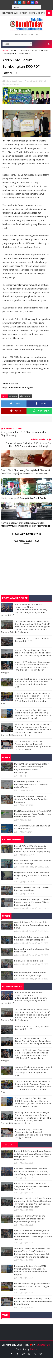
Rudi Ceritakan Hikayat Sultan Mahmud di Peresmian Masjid (32, 862)
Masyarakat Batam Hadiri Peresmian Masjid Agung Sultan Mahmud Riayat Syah (31, 875)
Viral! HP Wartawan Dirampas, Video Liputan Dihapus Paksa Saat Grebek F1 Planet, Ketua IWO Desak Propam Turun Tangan (25, 667)
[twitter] (19, 2)
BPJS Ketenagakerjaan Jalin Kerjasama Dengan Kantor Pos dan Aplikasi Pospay (31, 784)
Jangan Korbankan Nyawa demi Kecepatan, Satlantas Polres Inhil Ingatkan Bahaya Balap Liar (33, 683)
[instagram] (36, 2)
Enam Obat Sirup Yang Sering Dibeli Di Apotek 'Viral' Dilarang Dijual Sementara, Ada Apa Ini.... (25, 472)
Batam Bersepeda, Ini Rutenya (28, 960)
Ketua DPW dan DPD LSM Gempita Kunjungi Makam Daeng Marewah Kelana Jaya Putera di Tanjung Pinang (32, 849)
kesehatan (24, 50)
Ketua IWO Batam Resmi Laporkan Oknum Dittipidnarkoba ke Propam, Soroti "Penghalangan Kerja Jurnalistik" (24, 610)
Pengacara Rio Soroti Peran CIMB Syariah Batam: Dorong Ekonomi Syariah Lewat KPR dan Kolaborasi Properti (33, 714)
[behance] (32, 2)
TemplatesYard (42, 1344)
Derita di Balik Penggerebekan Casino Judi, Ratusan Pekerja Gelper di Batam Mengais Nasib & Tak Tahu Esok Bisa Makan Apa (26, 698)
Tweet (18, 403)
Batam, (6, 84)
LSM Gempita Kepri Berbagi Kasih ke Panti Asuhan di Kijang (31, 889)
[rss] (35, 1353)
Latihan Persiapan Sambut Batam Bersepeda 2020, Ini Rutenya (30, 974)
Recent (9, 1144)
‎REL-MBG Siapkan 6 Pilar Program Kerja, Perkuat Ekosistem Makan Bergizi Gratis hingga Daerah (33, 745)
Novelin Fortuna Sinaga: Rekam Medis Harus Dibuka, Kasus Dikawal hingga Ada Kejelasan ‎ (32, 1286)
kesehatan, (14, 84)
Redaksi (33, 1349)
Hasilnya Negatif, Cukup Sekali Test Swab (23, 498)
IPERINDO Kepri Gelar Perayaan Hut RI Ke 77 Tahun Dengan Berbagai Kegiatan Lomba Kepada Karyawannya (31, 768)
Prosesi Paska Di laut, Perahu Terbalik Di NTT (32, 639)
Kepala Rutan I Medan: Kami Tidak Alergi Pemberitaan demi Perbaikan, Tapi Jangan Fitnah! (33, 653)
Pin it (18, 411)
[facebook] (15, 2)
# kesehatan (25, 396)
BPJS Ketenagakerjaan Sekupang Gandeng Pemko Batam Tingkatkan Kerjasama (31, 799)
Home (5, 50)
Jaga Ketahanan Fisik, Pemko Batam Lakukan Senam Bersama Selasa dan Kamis (32, 925)
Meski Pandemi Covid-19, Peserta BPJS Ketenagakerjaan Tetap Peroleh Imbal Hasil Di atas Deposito (32, 814)
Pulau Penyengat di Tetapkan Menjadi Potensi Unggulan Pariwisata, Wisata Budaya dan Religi (32, 902)
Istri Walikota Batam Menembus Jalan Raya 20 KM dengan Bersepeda (32, 938)
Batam (13, 50)
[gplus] (24, 2)
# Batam (13, 396)
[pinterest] (28, 2)
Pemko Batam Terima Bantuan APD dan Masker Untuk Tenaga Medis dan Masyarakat (25, 524)
